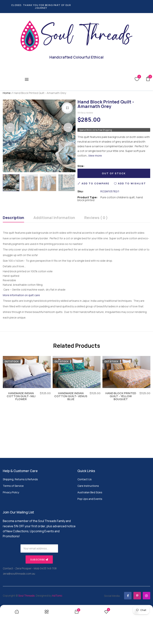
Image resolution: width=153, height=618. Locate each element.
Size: (81, 166)
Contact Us (84, 479)
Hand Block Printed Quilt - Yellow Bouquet (120, 396)
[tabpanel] (27, 384)
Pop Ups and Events (89, 499)
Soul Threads (26, 595)
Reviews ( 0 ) (96, 218)
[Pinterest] (137, 595)
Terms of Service (13, 486)
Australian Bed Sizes (89, 492)
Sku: (80, 191)
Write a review (85, 112)
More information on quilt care (21, 295)
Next (68, 127)
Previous (10, 127)
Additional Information (54, 218)
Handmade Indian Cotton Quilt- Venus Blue (70, 396)
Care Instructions (88, 486)
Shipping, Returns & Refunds (20, 479)
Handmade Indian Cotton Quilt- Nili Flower (21, 396)
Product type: (87, 197)
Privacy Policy (11, 492)
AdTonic (57, 595)
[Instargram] (146, 595)
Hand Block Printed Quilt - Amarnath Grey (105, 104)
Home (7, 93)
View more (95, 155)
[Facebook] (128, 595)
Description (13, 218)
